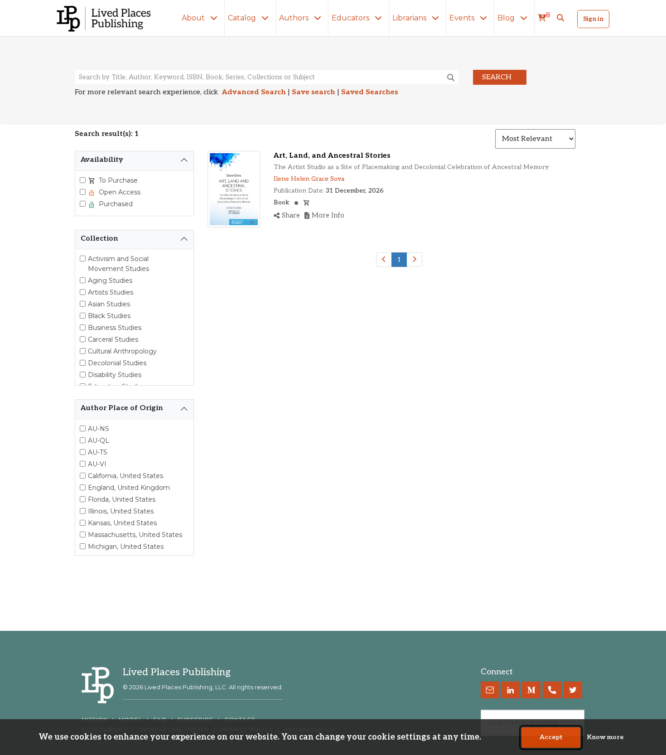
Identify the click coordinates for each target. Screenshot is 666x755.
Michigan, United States (126, 546)
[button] (560, 18)
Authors (294, 18)
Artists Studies (110, 292)
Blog (506, 18)
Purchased (115, 204)
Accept (551, 737)
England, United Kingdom (129, 488)
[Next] (414, 259)
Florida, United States (121, 499)
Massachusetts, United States (135, 535)
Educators (351, 18)
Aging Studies (110, 280)
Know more (605, 737)
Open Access (118, 192)
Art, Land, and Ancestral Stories (332, 155)
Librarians (410, 18)
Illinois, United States (121, 511)
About (194, 18)
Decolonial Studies (117, 363)
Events (462, 18)
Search (497, 77)
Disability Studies (114, 375)
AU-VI (97, 464)
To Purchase (117, 180)
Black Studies (109, 316)
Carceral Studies (113, 339)
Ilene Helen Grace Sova (309, 179)
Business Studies (114, 328)
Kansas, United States (122, 523)
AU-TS (97, 452)
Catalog (243, 18)
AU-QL (98, 440)
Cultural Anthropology (122, 351)
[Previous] (384, 259)
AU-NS (98, 429)
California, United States (125, 476)
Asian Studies (109, 304)
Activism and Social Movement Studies (118, 264)
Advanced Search (254, 92)
